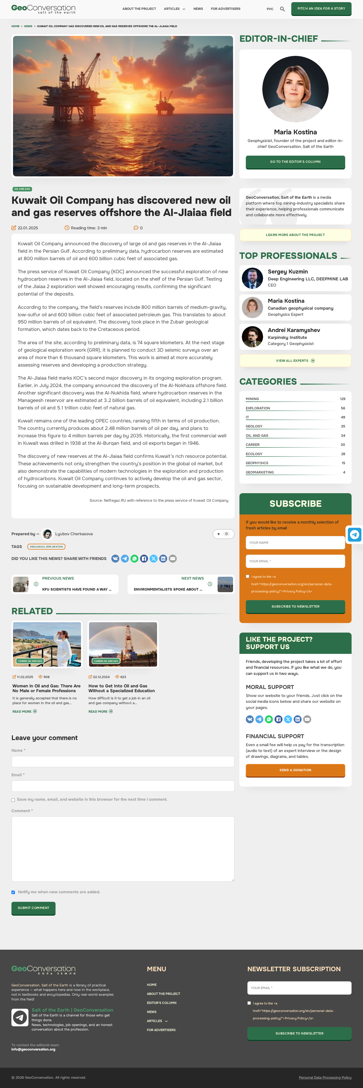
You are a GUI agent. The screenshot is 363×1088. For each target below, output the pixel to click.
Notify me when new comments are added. (59, 892)
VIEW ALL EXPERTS (292, 361)
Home (15, 26)
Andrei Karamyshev (294, 330)
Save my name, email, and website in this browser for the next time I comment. (92, 799)
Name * (18, 750)
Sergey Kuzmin (288, 271)
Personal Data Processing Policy (325, 1077)
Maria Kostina (286, 300)
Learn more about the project (295, 235)
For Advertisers (225, 9)
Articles (172, 9)
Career (22, 661)
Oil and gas (22, 189)
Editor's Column (161, 1003)
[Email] (173, 559)
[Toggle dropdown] (183, 9)
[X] (154, 559)
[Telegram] (125, 559)
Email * (18, 775)
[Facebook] (144, 559)
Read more (21, 711)
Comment (22, 810)
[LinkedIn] (163, 559)
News (198, 9)
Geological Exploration (46, 546)
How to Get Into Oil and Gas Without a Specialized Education (121, 688)
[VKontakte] (115, 559)
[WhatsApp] (134, 559)
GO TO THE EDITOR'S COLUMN (295, 162)
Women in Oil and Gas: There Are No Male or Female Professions (46, 688)
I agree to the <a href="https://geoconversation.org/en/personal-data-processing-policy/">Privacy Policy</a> (292, 584)
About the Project (139, 9)
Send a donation (295, 770)
